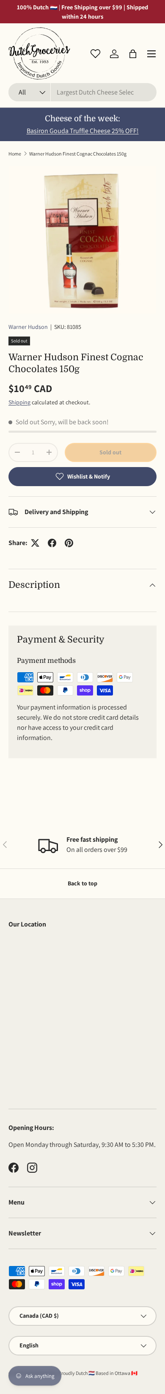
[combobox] (82, 92)
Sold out (110, 452)
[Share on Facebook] (52, 542)
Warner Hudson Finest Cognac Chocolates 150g (77, 153)
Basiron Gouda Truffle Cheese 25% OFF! (83, 130)
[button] (133, 54)
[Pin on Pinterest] (68, 542)
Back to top (82, 883)
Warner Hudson (28, 327)
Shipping (19, 402)
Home (14, 153)
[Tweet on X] (35, 542)
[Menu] (151, 54)
